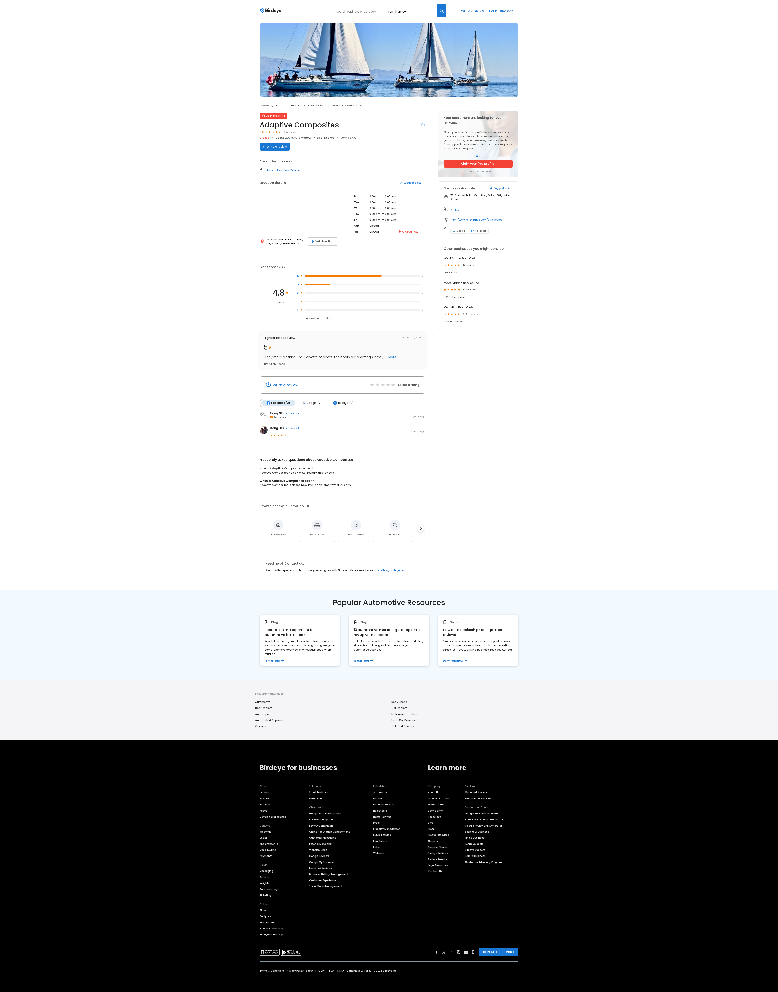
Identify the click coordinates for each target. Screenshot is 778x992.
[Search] (441, 10)
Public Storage (382, 835)
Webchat (265, 831)
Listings (264, 792)
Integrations (267, 922)
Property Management (387, 829)
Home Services (382, 816)
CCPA (340, 970)
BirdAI (263, 910)
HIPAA (331, 970)
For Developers (474, 844)
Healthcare (380, 810)
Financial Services (384, 804)
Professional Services (478, 798)
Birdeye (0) (345, 403)
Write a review (472, 10)
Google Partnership (272, 928)
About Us (433, 792)
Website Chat (318, 850)
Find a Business (474, 837)
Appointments (269, 844)
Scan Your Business (477, 831)
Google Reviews (319, 856)
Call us (455, 210)
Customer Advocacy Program (483, 862)
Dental (377, 798)
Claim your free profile (477, 164)
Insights (265, 883)
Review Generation (321, 825)
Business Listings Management (328, 874)
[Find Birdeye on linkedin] (451, 952)
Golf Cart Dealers (402, 726)
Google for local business (325, 813)
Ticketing (265, 895)
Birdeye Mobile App (271, 934)
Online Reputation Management (329, 831)
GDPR (321, 970)
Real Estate (380, 841)
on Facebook (292, 413)
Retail (376, 847)
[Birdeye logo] (271, 11)
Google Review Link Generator (483, 825)
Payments (266, 856)
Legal (376, 823)
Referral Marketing (320, 844)
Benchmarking (269, 889)
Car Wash (261, 726)
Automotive (292, 105)
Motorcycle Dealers (404, 714)
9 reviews (290, 132)
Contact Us (435, 871)
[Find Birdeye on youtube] (466, 952)
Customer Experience (322, 880)
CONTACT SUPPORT (498, 952)
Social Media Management (325, 886)
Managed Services (476, 792)
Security (311, 970)
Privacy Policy (295, 970)
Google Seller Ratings (273, 816)
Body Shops (399, 702)
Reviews (265, 798)
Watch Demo (436, 804)
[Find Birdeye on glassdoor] (473, 952)
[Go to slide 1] (477, 156)
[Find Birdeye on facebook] (436, 952)
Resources (434, 816)
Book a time (435, 810)
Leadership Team (439, 798)
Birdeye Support (475, 850)
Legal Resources (438, 865)
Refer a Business (475, 856)
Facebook (480, 231)
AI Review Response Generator (484, 819)
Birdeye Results (437, 859)
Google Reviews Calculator (482, 813)
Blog (430, 823)
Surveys (264, 877)
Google (461, 231)
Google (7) (314, 403)
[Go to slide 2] (479, 156)
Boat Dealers (316, 105)
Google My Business (321, 862)
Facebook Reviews (320, 868)
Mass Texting (268, 850)
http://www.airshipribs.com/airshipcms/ (477, 220)
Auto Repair (263, 714)
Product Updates (438, 835)
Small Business (318, 792)
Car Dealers (399, 708)
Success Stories (438, 847)
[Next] (420, 528)
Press (431, 829)
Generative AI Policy (358, 970)
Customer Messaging (322, 837)
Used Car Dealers (403, 720)
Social (263, 837)
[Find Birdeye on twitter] (443, 952)
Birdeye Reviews (438, 853)
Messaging (266, 871)
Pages (263, 810)
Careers (433, 841)
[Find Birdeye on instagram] (458, 952)
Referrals (265, 804)
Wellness (379, 853)
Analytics (265, 916)
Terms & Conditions (272, 970)
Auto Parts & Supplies (269, 720)
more (391, 357)
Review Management (322, 819)
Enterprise (315, 798)
